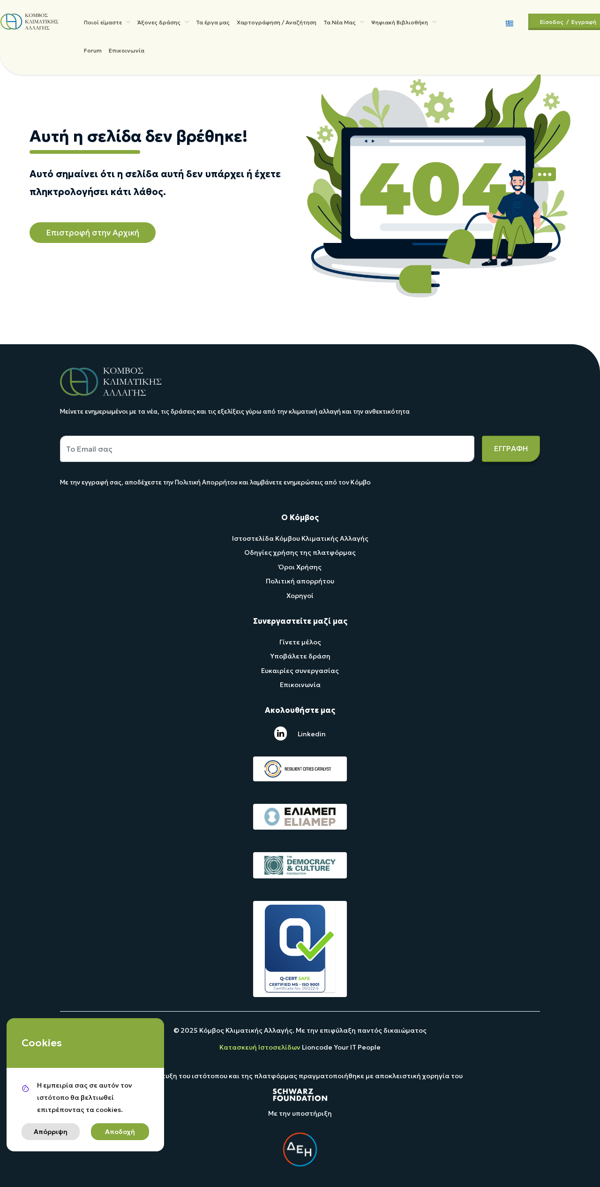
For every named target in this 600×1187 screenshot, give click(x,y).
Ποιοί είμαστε (103, 22)
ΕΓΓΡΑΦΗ (511, 448)
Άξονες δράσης (159, 22)
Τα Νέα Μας (340, 22)
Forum (93, 50)
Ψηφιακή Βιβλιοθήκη (400, 22)
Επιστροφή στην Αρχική (92, 232)
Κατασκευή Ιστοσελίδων (260, 1047)
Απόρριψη (51, 1131)
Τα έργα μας (213, 22)
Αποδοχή (120, 1131)
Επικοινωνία (126, 50)
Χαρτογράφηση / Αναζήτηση (276, 22)
